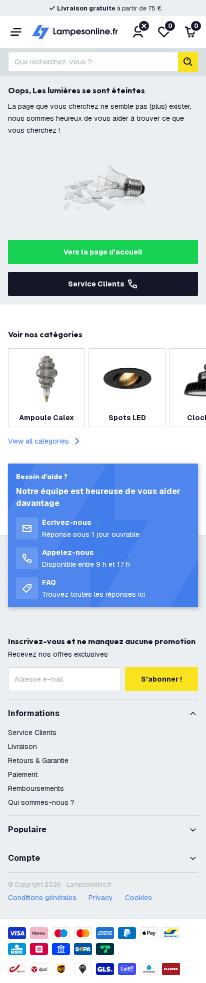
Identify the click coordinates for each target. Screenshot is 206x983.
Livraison (22, 746)
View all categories (38, 441)
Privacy (100, 897)
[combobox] (93, 62)
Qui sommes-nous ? (41, 802)
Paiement (23, 774)
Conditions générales (42, 897)
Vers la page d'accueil (103, 251)
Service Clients (96, 283)
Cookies (138, 897)
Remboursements (36, 788)
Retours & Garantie (38, 760)
